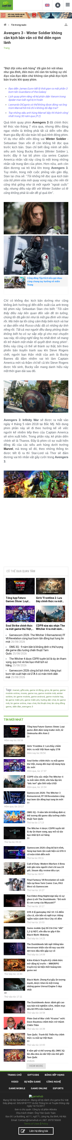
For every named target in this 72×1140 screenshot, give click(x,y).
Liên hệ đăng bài (38, 1130)
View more (36, 1065)
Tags (8, 689)
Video (14, 1081)
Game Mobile (17, 1088)
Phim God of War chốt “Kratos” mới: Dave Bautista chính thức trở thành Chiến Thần (46, 1022)
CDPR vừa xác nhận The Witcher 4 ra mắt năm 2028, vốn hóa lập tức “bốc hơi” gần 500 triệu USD (50, 627)
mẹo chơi (31, 703)
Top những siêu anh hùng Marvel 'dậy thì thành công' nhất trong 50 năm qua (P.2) (38, 114)
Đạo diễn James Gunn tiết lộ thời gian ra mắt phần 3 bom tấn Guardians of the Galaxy (37, 90)
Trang (7, 48)
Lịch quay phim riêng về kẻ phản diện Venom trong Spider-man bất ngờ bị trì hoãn (37, 98)
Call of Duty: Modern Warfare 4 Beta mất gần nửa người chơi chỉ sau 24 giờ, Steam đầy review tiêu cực (46, 867)
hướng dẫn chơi (48, 700)
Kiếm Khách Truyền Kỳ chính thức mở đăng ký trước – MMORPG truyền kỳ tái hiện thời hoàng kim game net (45, 965)
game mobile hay (54, 696)
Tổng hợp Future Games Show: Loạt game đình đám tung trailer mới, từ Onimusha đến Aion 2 (18, 599)
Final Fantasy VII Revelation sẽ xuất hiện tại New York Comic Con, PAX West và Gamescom (45, 883)
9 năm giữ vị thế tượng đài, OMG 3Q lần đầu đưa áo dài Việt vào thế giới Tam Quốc (45, 1054)
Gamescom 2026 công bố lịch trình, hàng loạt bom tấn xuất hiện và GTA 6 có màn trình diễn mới (33, 674)
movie (24, 693)
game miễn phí (32, 700)
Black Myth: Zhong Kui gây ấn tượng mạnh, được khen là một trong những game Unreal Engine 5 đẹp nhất (46, 984)
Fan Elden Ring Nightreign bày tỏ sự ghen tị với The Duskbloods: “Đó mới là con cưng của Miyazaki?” (46, 899)
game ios (32, 693)
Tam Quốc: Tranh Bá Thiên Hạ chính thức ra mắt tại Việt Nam (45, 1036)
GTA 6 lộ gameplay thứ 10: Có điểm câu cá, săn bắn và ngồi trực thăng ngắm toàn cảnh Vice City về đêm (45, 915)
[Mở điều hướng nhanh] (66, 24)
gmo (46, 690)
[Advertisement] (36, 536)
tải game (54, 690)
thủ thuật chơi (44, 703)
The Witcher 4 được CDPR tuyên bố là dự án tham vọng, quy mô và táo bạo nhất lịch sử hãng (36, 662)
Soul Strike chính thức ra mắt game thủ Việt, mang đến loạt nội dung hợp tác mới (20, 627)
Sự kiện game (32, 1081)
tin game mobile (22, 696)
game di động (36, 690)
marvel (16, 690)
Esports (58, 1088)
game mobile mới (47, 693)
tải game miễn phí (14, 700)
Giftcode (33, 1074)
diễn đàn (17, 706)
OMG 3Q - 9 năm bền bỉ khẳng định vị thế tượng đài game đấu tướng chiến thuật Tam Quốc (34, 650)
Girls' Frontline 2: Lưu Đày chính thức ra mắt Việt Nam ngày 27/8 (49, 599)
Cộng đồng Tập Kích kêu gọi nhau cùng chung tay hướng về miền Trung (44, 281)
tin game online (18, 703)
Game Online (39, 1088)
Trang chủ (15, 1074)
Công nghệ (53, 1081)
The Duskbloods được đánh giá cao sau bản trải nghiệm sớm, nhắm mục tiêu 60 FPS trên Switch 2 (46, 1005)
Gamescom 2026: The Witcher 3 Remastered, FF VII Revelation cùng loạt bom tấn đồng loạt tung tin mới (35, 638)
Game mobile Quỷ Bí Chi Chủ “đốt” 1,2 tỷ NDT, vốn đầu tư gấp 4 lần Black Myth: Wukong (45, 931)
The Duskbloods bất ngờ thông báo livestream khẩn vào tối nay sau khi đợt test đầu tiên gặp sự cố (45, 947)
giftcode (24, 690)
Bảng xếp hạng (54, 1074)
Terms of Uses (32, 1123)
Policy (45, 1123)
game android (38, 696)
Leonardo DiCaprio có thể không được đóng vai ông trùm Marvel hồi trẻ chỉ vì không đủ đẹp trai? (37, 106)
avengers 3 (27, 706)
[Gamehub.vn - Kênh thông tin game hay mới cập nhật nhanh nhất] (6, 5)
